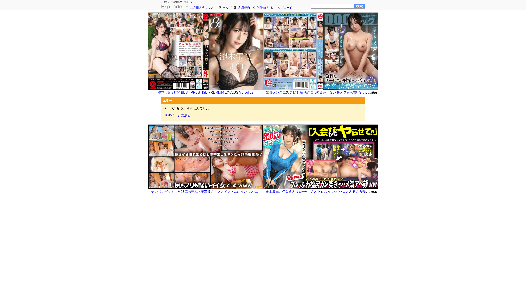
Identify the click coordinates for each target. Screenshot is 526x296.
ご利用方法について (203, 7)
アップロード (283, 7)
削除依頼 (262, 7)
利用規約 (244, 7)
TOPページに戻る (177, 115)
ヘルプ (227, 7)
